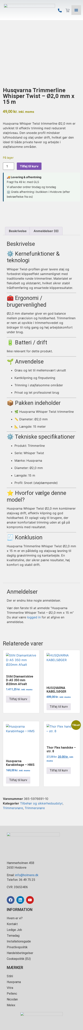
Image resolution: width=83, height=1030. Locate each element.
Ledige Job (14, 930)
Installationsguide (19, 941)
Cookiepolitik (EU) (19, 959)
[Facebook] (10, 900)
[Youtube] (30, 900)
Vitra (10, 988)
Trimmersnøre (13, 808)
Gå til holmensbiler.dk (42, 887)
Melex (11, 1005)
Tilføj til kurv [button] (18, 699)
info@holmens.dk (26, 875)
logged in (34, 617)
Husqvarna (14, 982)
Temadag (13, 935)
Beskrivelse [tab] (18, 231)
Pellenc (12, 993)
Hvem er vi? (15, 918)
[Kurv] (67, 10)
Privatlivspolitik (17, 947)
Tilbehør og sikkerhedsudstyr (41, 803)
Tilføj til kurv (29, 166)
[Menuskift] (76, 10)
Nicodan (12, 999)
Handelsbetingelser (20, 953)
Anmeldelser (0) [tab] (46, 231)
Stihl (10, 976)
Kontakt (12, 924)
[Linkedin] (20, 900)
